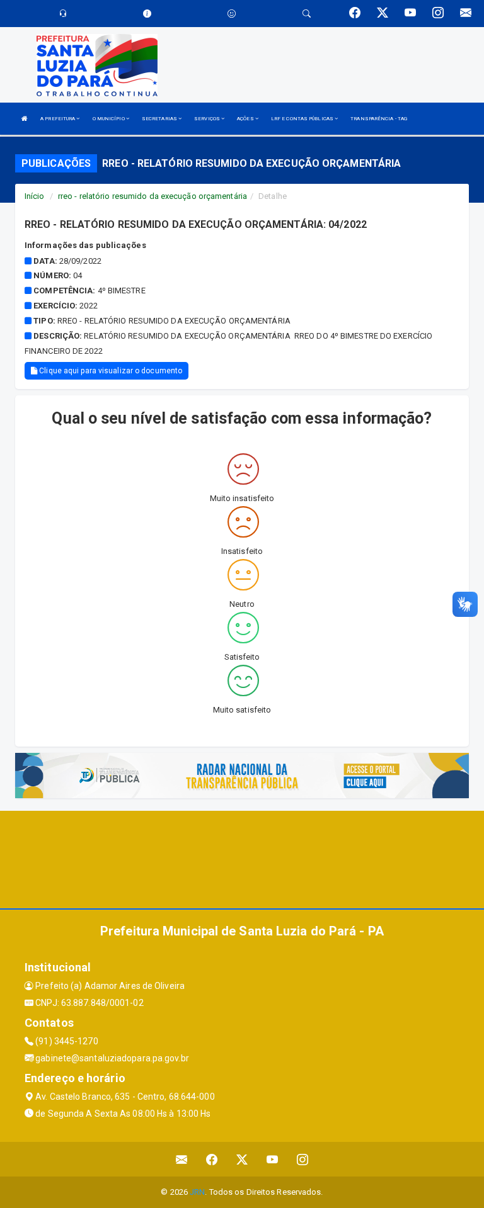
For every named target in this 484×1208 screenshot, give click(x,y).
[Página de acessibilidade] (232, 13)
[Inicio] (24, 119)
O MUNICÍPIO (109, 118)
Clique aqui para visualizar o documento (109, 370)
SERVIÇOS (207, 118)
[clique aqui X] (242, 1159)
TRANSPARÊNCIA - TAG (378, 118)
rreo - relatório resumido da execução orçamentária (152, 196)
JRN (197, 1192)
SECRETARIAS (160, 118)
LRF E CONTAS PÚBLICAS (303, 118)
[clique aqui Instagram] (303, 1159)
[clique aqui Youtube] (273, 1159)
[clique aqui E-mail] (182, 1159)
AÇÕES (246, 118)
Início (35, 196)
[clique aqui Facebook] (212, 1159)
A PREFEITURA (58, 118)
